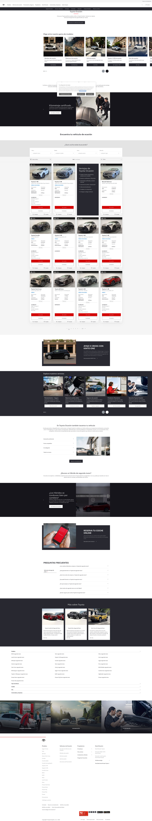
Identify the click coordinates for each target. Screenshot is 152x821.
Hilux (43, 782)
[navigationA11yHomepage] (3, 5)
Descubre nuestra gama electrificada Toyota (100, 756)
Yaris (43, 751)
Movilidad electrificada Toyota (102, 763)
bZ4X (43, 775)
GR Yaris (44, 753)
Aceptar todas (90, 94)
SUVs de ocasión (63, 756)
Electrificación (45, 4)
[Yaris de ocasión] (137, 46)
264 (82, 328)
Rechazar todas (81, 94)
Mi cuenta (148, 4)
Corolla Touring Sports (47, 763)
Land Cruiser (45, 780)
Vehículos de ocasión (17, 4)
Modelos (9, 4)
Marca (33, 150)
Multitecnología (98, 760)
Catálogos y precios (46, 800)
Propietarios (38, 4)
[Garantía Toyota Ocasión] (138, 386)
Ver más (45, 402)
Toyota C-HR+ (45, 768)
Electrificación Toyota (100, 748)
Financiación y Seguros (28, 4)
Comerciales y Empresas (55, 4)
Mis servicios (80, 751)
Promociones (45, 797)
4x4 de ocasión (63, 758)
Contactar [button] (40, 210)
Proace (43, 794)
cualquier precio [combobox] (81, 153)
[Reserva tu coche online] (74, 386)
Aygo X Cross (45, 748)
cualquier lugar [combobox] (104, 153)
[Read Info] (38, 198)
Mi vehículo (80, 749)
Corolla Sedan (45, 760)
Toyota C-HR (45, 765)
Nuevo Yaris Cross (46, 756)
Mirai (43, 777)
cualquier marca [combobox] (36, 153)
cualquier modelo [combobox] (59, 153)
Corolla (43, 758)
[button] (73, 515)
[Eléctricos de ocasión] (74, 46)
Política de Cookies (99, 819)
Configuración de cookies (65, 94)
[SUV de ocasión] (95, 46)
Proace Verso (45, 787)
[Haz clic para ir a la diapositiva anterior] (103, 71)
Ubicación (101, 150)
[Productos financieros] (116, 386)
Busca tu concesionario (147, 1)
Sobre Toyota (65, 4)
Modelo (55, 150)
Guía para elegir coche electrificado (100, 752)
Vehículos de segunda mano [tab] (49, 570)
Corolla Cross (45, 770)
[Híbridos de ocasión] (53, 46)
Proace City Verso (46, 784)
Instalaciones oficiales (82, 754)
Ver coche (40, 207)
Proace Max (44, 792)
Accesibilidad (107, 819)
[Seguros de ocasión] (95, 386)
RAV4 (43, 772)
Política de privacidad (90, 819)
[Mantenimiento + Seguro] (53, 386)
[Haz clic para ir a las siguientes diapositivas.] (107, 71)
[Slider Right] (50, 172)
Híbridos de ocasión (64, 753)
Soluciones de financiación (66, 761)
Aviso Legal (83, 819)
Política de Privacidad (82, 90)
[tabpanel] (84, 579)
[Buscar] (142, 4)
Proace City (44, 789)
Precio (78, 150)
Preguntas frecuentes (82, 757)
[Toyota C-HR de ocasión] (116, 46)
